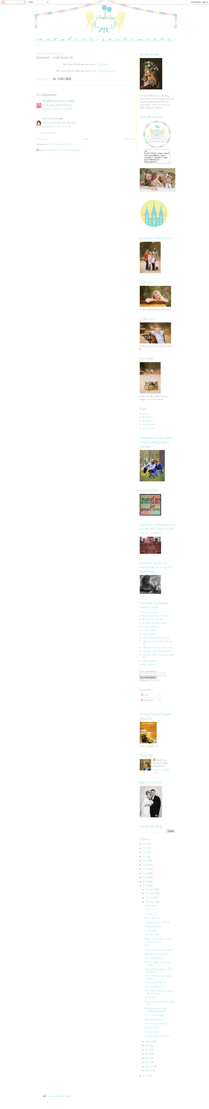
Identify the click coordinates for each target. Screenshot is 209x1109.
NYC (147, 945)
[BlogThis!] (61, 78)
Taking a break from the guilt (155, 637)
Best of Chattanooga (154, 958)
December (150, 889)
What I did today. (153, 918)
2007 (145, 1075)
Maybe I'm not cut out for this (156, 615)
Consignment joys (153, 926)
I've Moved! (150, 930)
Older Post (129, 139)
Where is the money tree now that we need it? (158, 940)
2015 (145, 856)
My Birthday (150, 997)
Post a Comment (47, 132)
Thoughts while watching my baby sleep (158, 656)
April (147, 1058)
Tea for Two (151, 909)
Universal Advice (150, 660)
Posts (145, 695)
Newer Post (42, 139)
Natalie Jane (161, 760)
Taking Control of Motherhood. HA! (157, 642)
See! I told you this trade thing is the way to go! (159, 992)
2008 (145, 885)
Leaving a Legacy (150, 612)
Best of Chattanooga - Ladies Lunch (158, 977)
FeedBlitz (155, 680)
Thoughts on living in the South (157, 647)
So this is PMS (148, 630)
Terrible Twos (151, 913)
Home (86, 139)
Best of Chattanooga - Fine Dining (157, 963)
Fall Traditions (151, 905)
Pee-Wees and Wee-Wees (154, 623)
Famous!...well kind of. (155, 982)
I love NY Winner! (153, 986)
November (150, 893)
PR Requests (147, 420)
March (148, 1062)
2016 (145, 852)
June (147, 1049)
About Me (146, 417)
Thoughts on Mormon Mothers (157, 651)
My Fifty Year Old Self (152, 619)
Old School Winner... (155, 1019)
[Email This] (59, 78)
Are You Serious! (50, 118)
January (149, 1070)
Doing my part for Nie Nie (157, 922)
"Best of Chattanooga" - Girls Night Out (158, 970)
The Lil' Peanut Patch (103, 71)
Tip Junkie (101, 64)
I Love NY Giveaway (154, 1015)
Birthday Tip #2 (152, 1032)
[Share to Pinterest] (70, 78)
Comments (148, 700)
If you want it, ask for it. (156, 1023)
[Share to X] (64, 78)
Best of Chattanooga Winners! (159, 949)
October (149, 897)
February (149, 1066)
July (147, 1045)
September (150, 901)
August (149, 1041)
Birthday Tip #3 (152, 1027)
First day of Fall (152, 934)
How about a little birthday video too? (160, 1003)
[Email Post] (54, 78)
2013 (145, 864)
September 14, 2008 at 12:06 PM (57, 109)
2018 (145, 844)
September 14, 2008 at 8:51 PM (57, 126)
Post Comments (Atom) (60, 144)
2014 (145, 860)
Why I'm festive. (149, 664)
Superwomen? (148, 634)
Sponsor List (148, 428)
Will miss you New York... (157, 954)
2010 (145, 877)
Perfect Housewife (150, 626)
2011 (145, 873)
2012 (145, 869)
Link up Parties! (149, 424)
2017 (145, 848)
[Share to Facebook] (67, 78)
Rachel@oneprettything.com (56, 100)
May (147, 1053)
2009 (145, 881)
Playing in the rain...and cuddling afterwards (156, 1009)
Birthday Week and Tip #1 (157, 1036)
